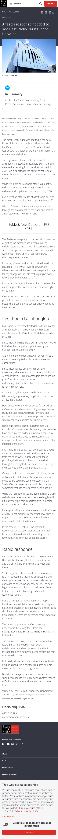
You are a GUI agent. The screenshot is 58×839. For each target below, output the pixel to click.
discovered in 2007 (17, 333)
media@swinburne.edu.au (16, 717)
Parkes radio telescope (18, 147)
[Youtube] (8, 744)
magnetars (14, 383)
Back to (10, 75)
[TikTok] (22, 744)
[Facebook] (3, 744)
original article (27, 698)
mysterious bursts (26, 359)
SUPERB (34, 631)
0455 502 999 (9, 713)
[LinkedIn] (17, 744)
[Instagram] (12, 744)
